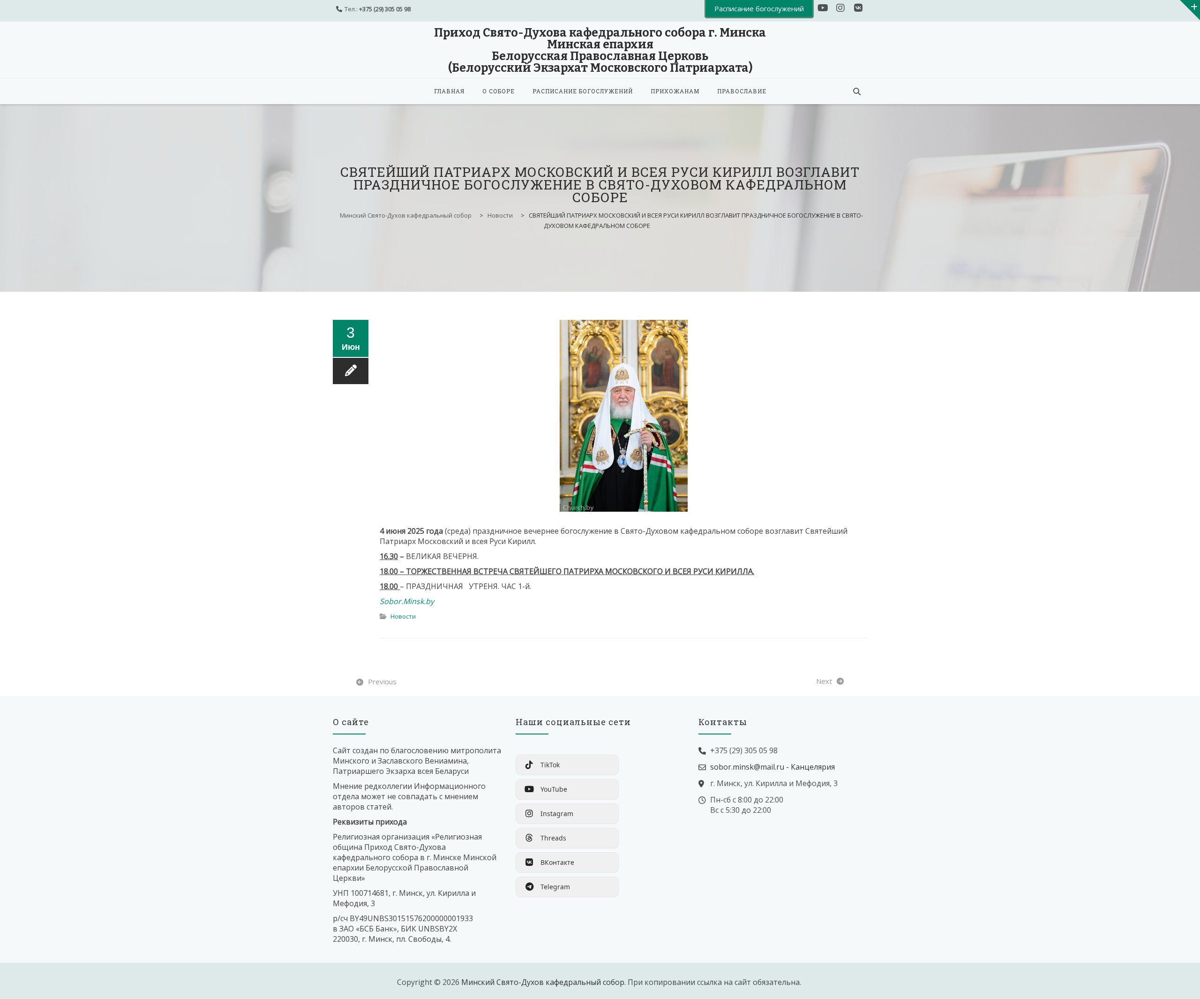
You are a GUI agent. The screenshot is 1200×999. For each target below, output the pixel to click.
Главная (449, 91)
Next (824, 681)
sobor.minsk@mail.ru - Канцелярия (772, 767)
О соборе (498, 91)
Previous (382, 681)
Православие (741, 91)
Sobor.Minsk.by (407, 601)
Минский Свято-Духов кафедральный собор (542, 982)
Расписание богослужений (582, 91)
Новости (403, 616)
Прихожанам (675, 91)
